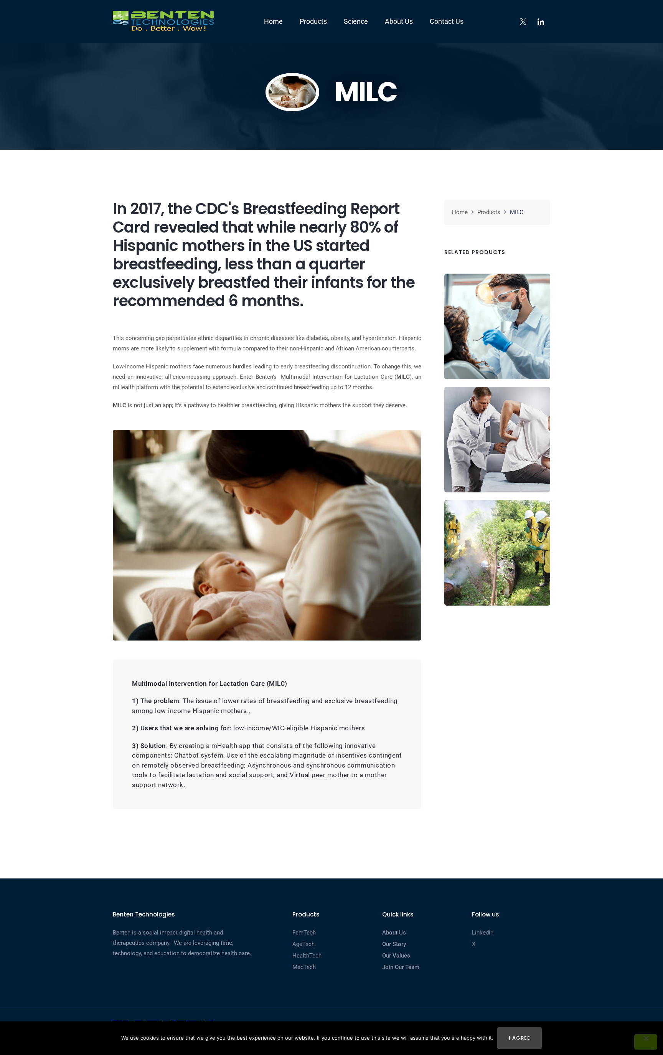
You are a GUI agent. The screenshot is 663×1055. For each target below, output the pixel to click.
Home (273, 21)
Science (356, 21)
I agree (519, 1038)
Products (313, 21)
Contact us (446, 21)
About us (399, 21)
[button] (497, 326)
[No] (645, 1042)
